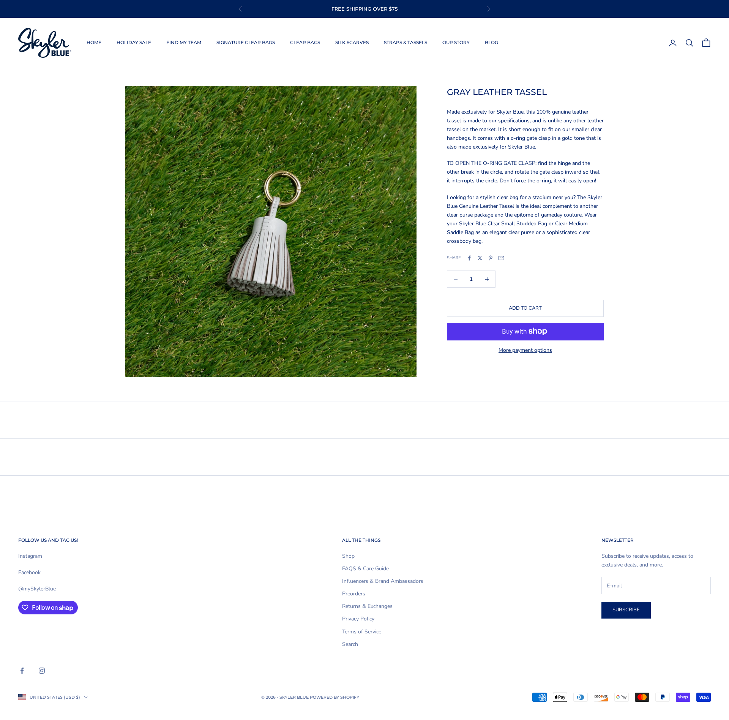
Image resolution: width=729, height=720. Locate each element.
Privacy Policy (358, 618)
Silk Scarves (352, 42)
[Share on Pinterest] (491, 258)
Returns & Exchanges (367, 606)
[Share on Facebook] (469, 258)
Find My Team (183, 42)
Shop (348, 556)
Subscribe (626, 609)
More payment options (525, 349)
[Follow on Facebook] (22, 670)
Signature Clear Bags (245, 42)
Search (350, 644)
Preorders (353, 593)
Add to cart (525, 308)
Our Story (456, 42)
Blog (491, 42)
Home (94, 42)
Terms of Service (361, 631)
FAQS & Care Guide (365, 568)
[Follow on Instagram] (42, 670)
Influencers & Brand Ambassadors (382, 581)
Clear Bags (305, 42)
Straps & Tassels (405, 42)
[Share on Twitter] (480, 258)
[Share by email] (501, 258)
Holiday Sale (134, 42)
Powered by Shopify (334, 697)
